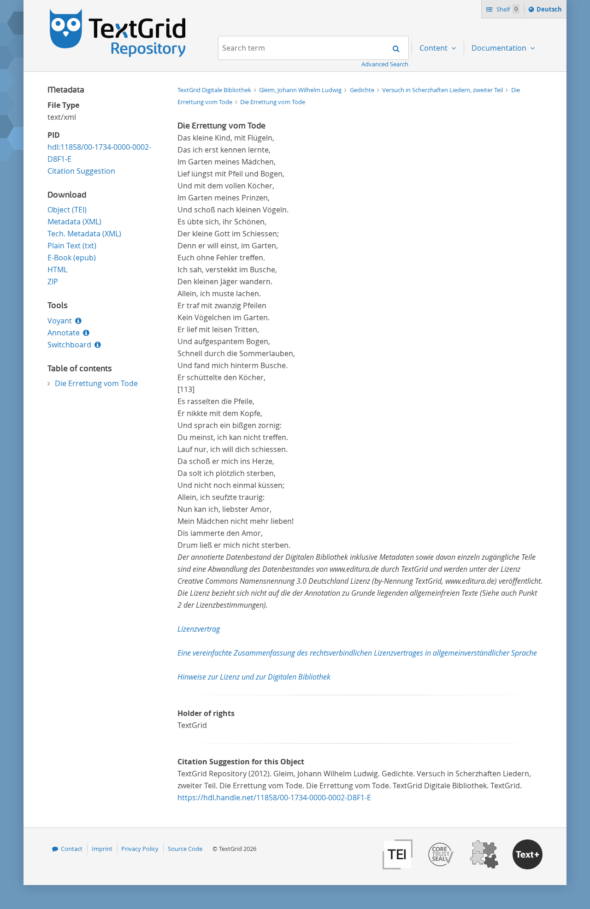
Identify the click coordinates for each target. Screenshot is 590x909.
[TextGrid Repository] (118, 12)
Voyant (59, 321)
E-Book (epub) (71, 257)
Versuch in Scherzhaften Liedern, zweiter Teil (443, 90)
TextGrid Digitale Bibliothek (215, 90)
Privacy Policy (140, 848)
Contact (72, 848)
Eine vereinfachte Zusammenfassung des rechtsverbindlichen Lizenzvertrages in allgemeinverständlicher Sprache (357, 653)
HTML (57, 269)
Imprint (102, 848)
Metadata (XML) (74, 222)
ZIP (52, 281)
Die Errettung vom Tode (96, 383)
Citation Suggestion (81, 171)
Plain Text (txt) (71, 245)
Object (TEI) (67, 210)
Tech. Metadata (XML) (84, 234)
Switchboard (69, 345)
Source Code (185, 848)
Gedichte (363, 90)
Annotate (63, 333)
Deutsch (550, 11)
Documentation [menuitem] (500, 48)
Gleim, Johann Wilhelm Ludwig (301, 90)
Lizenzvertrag (198, 629)
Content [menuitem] (434, 48)
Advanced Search (384, 64)
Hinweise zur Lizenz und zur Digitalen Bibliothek (253, 677)
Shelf (506, 9)
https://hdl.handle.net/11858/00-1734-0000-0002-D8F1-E (274, 797)
